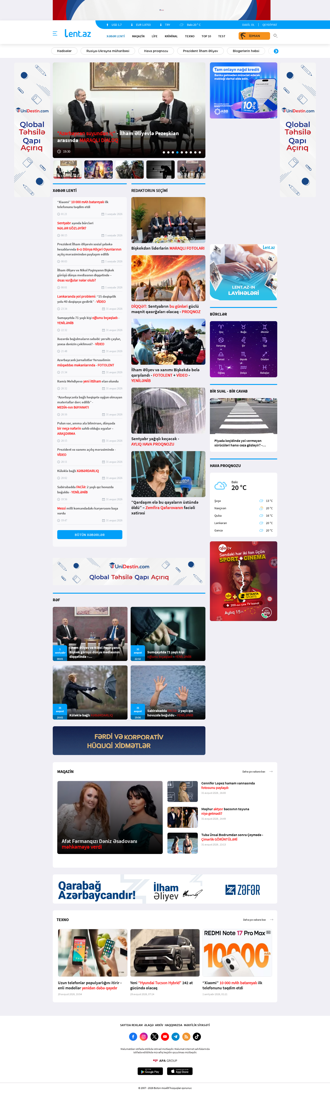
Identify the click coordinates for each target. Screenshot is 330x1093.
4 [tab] (177, 152)
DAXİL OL (248, 25)
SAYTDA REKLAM (131, 1025)
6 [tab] (186, 152)
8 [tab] (195, 152)
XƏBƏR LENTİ (65, 190)
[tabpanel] (129, 110)
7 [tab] (191, 152)
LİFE (155, 36)
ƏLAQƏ (149, 1025)
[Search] (275, 35)
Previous (54, 51)
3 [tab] (173, 152)
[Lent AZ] (78, 33)
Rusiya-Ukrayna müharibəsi (107, 51)
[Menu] (55, 33)
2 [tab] (168, 152)
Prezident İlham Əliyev (200, 51)
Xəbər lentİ (116, 36)
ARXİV (159, 1025)
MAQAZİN (138, 36)
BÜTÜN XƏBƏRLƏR (90, 535)
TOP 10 (206, 36)
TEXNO (189, 36)
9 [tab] (200, 152)
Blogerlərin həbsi (246, 51)
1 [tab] (164, 152)
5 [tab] (182, 152)
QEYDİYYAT (269, 25)
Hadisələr (64, 51)
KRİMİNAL (171, 36)
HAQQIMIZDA (173, 1025)
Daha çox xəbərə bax (253, 771)
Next (276, 51)
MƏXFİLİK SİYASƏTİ (197, 1025)
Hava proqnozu (156, 51)
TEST (221, 36)
